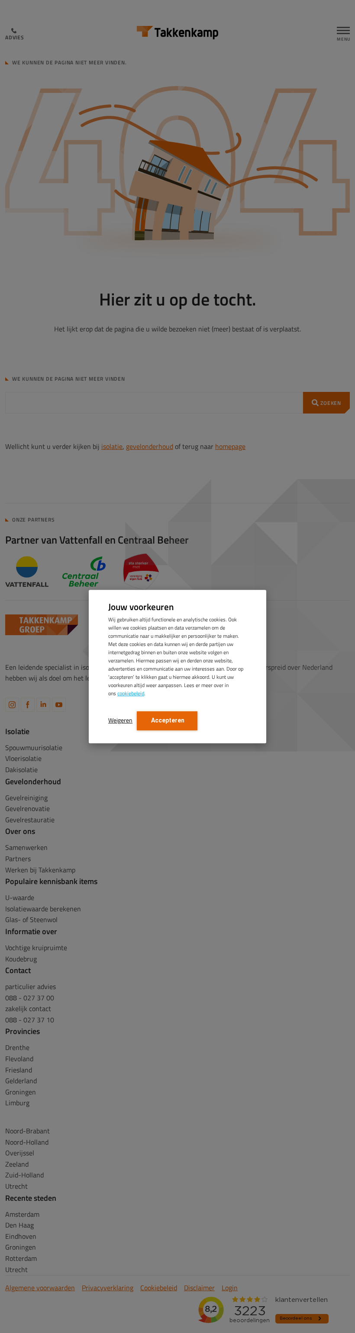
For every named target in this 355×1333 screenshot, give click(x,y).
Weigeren (120, 720)
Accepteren (167, 720)
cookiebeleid (130, 693)
